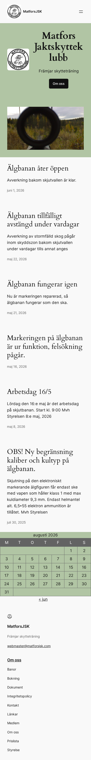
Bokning (13, 678)
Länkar (12, 714)
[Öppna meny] (81, 11)
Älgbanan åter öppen (38, 168)
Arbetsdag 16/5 (29, 392)
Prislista (13, 741)
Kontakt (13, 705)
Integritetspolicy (19, 696)
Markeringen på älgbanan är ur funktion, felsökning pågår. (45, 346)
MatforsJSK (32, 11)
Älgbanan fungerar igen (42, 284)
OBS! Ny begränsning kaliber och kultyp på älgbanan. (40, 460)
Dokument (15, 687)
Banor (11, 669)
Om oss (59, 84)
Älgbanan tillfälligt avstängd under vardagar (43, 220)
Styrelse (13, 750)
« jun (43, 599)
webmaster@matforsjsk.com (29, 646)
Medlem (13, 723)
